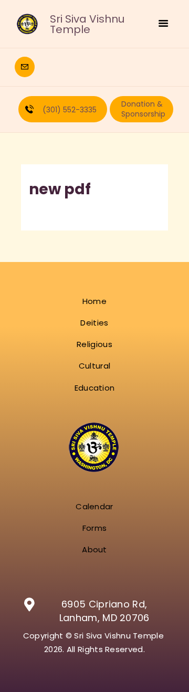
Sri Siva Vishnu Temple (87, 24)
